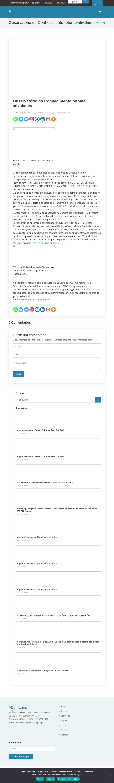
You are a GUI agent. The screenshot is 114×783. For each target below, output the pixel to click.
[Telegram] (20, 119)
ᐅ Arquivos (64, 721)
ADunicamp (18, 707)
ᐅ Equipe (63, 730)
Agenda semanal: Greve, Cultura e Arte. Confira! (40, 430)
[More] (53, 119)
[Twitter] (26, 119)
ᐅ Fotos (62, 725)
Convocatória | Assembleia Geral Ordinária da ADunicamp (45, 482)
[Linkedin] (42, 119)
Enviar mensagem (20, 756)
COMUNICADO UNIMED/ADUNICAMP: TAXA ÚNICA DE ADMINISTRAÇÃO (53, 615)
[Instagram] (31, 119)
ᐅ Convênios (64, 716)
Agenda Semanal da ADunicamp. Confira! (37, 537)
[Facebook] (37, 119)
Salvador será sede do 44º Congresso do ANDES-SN (42, 670)
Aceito (40, 779)
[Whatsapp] (15, 119)
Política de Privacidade (68, 779)
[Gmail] (48, 119)
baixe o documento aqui (45, 242)
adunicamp (100, 22)
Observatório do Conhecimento (34, 299)
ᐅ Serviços (63, 711)
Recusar (50, 779)
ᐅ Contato (63, 735)
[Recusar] (110, 775)
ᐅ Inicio (62, 706)
